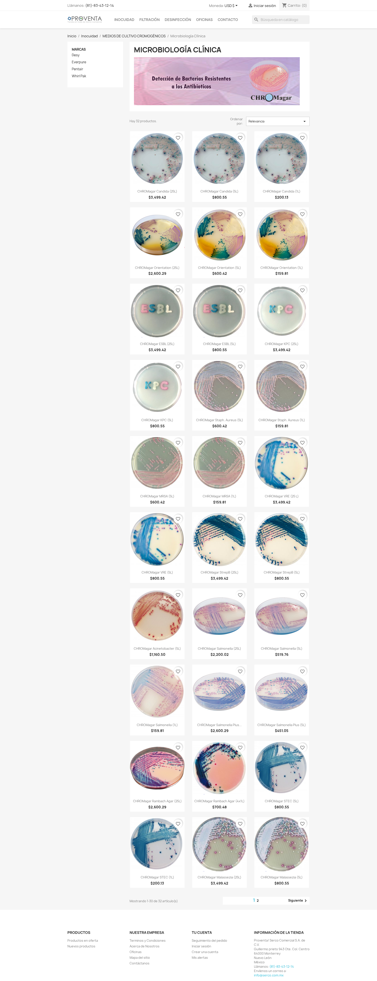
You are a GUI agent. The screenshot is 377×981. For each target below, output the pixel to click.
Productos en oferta (82, 940)
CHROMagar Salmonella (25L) (219, 648)
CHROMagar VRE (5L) (157, 572)
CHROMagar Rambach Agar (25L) (157, 801)
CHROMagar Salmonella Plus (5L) (281, 725)
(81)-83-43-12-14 (99, 5)
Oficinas (204, 19)
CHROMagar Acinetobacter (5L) (157, 648)
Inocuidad (124, 19)
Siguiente (298, 900)
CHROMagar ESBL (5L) (219, 344)
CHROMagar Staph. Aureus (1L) (282, 420)
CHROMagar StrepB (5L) (282, 572)
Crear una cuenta (205, 952)
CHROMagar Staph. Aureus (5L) (219, 420)
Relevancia (277, 121)
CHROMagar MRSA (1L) (219, 496)
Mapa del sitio (140, 957)
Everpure (79, 62)
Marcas (79, 49)
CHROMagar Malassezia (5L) (282, 877)
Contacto (228, 19)
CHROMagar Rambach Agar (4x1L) (219, 801)
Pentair (77, 69)
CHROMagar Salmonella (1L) (157, 725)
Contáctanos (139, 963)
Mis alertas (200, 957)
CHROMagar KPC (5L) (157, 420)
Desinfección (178, 19)
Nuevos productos (81, 946)
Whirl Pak (79, 76)
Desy (76, 55)
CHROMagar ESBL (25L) (157, 344)
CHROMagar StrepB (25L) (219, 572)
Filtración (149, 19)
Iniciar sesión (201, 946)
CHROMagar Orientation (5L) (219, 268)
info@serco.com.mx (269, 975)
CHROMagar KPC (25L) (281, 344)
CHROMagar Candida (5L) (219, 191)
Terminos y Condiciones (148, 940)
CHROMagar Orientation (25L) (157, 268)
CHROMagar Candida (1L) (281, 191)
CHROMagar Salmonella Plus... (219, 725)
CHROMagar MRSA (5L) (157, 496)
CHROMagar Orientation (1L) (281, 268)
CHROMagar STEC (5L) (282, 801)
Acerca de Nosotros (144, 946)
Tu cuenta (202, 932)
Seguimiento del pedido (209, 940)
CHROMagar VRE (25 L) (282, 496)
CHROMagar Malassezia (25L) (219, 877)
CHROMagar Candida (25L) (157, 191)
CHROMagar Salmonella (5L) (281, 648)
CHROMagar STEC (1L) (157, 877)
